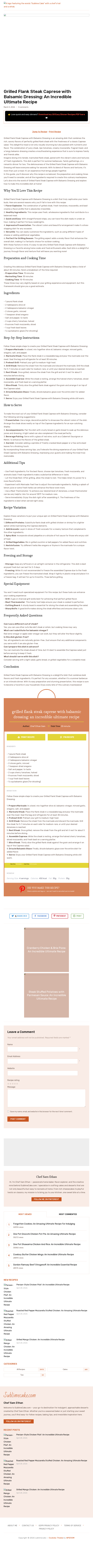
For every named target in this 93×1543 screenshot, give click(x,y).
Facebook (42, 916)
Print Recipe (55, 132)
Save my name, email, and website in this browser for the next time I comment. (41, 1112)
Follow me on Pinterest (46, 1199)
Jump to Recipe (39, 132)
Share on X (22, 916)
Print (79, 916)
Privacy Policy (46, 1529)
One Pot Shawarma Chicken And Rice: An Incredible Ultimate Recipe (47, 1244)
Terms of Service (72, 1525)
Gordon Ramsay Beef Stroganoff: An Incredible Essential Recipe (45, 1264)
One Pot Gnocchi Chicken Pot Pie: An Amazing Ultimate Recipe (44, 1234)
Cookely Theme (56, 1538)
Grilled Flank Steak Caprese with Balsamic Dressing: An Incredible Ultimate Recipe (37, 96)
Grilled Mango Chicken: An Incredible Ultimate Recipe (40, 1339)
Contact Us (28, 1525)
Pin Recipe (68, 737)
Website (11, 1068)
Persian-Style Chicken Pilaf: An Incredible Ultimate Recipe (42, 1285)
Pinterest (61, 916)
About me (12, 1525)
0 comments (23, 107)
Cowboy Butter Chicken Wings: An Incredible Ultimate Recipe (43, 1254)
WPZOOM (70, 1538)
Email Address (13, 1056)
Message (11, 1087)
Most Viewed (25, 1214)
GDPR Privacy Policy (49, 1525)
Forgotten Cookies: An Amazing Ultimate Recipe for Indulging (44, 1223)
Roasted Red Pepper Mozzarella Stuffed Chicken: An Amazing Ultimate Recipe (51, 1310)
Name (10, 1044)
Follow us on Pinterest (18, 1421)
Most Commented (68, 1214)
